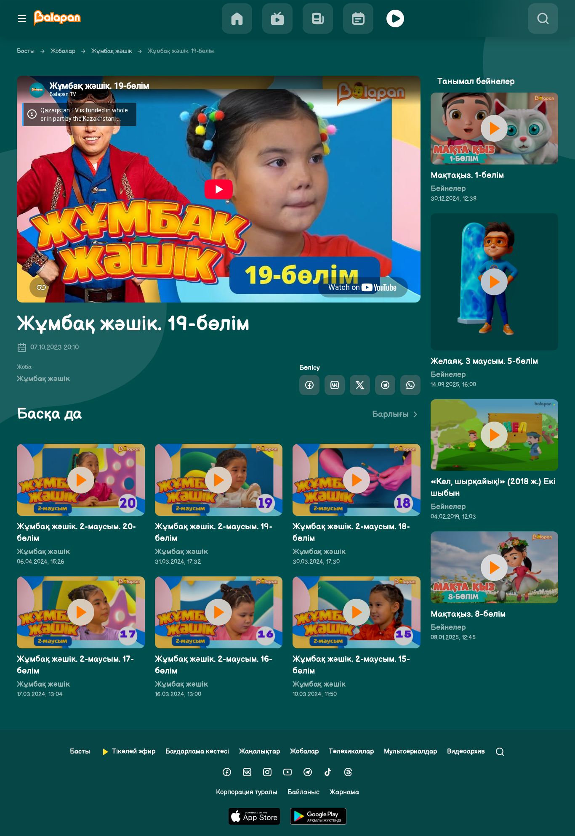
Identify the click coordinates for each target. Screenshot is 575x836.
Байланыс (303, 792)
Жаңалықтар (259, 752)
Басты (26, 51)
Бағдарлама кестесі (197, 752)
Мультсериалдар (410, 752)
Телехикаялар (351, 752)
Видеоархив (466, 752)
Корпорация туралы (246, 792)
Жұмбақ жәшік (111, 51)
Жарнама (344, 792)
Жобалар (63, 51)
